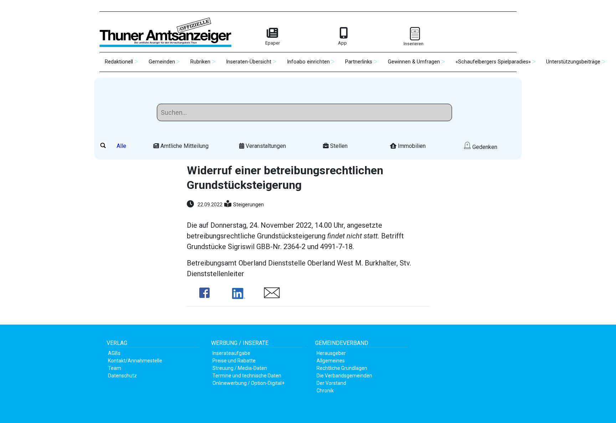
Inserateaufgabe (231, 353)
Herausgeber (331, 353)
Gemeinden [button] (162, 62)
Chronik (325, 390)
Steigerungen (248, 204)
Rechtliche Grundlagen (342, 368)
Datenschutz (122, 375)
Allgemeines (331, 360)
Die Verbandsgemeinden (344, 375)
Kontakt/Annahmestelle (135, 360)
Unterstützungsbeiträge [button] (573, 62)
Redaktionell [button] (119, 62)
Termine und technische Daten (246, 375)
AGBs (114, 353)
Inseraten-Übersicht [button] (248, 62)
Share (204, 293)
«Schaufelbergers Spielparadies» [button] (493, 62)
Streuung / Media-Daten (239, 368)
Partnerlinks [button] (358, 62)
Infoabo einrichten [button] (308, 62)
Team (114, 368)
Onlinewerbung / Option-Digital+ (248, 383)
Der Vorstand (331, 383)
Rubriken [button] (200, 62)
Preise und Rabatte (234, 360)
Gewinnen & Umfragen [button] (414, 62)
